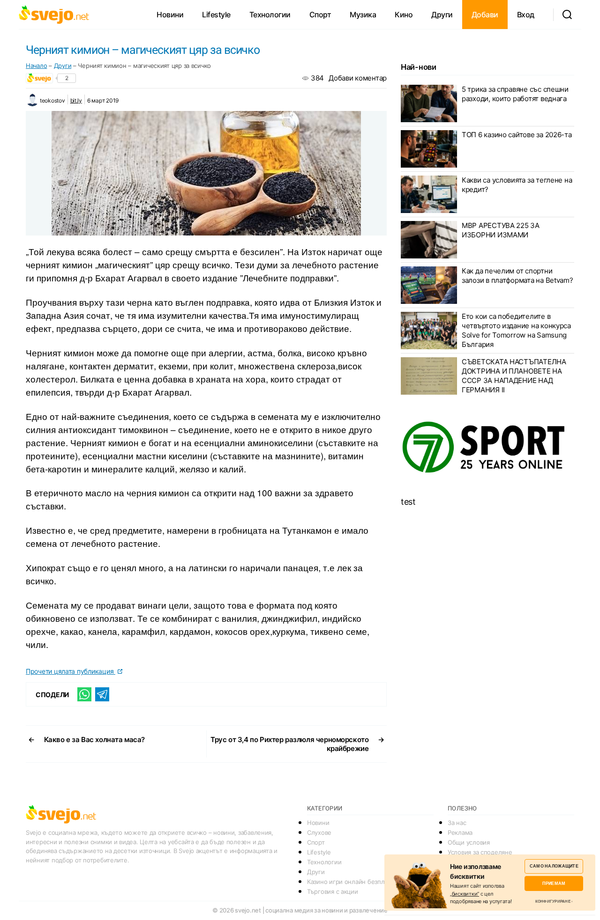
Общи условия (469, 842)
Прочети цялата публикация (70, 671)
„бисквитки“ (464, 894)
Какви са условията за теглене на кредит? (517, 185)
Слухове (319, 832)
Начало (36, 65)
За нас (457, 822)
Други (442, 14)
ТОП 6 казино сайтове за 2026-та (517, 134)
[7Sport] (487, 447)
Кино (403, 14)
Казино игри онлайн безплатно (352, 881)
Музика (363, 14)
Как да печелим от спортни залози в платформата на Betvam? (517, 275)
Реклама (460, 832)
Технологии (270, 14)
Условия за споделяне (480, 852)
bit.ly (76, 100)
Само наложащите (554, 866)
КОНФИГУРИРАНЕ (552, 901)
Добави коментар (358, 78)
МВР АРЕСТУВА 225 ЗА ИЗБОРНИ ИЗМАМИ (501, 230)
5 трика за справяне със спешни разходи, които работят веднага (515, 94)
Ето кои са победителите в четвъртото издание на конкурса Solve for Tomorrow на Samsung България (516, 330)
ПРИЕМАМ (553, 883)
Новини (170, 14)
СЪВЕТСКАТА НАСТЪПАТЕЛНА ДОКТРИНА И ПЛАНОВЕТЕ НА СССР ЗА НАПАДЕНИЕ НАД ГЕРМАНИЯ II (514, 375)
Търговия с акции (332, 891)
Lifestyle (216, 14)
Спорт (320, 14)
